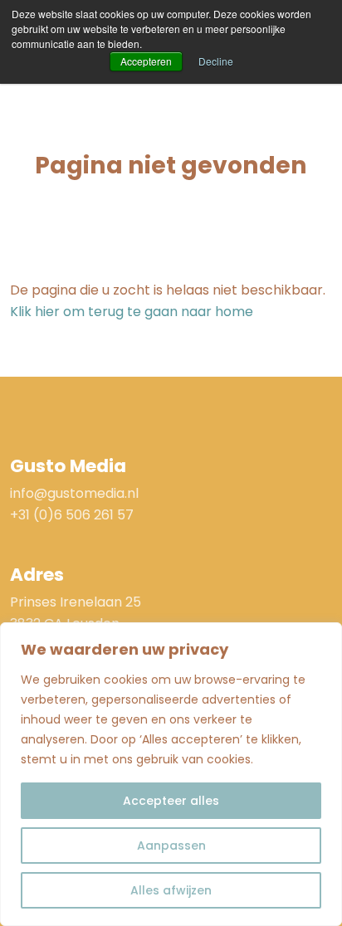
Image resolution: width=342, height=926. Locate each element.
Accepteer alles (171, 800)
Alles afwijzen (171, 890)
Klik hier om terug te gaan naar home (131, 311)
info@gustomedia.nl (74, 493)
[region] (171, 774)
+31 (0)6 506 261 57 (72, 514)
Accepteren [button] (146, 61)
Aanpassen (171, 845)
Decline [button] (215, 61)
